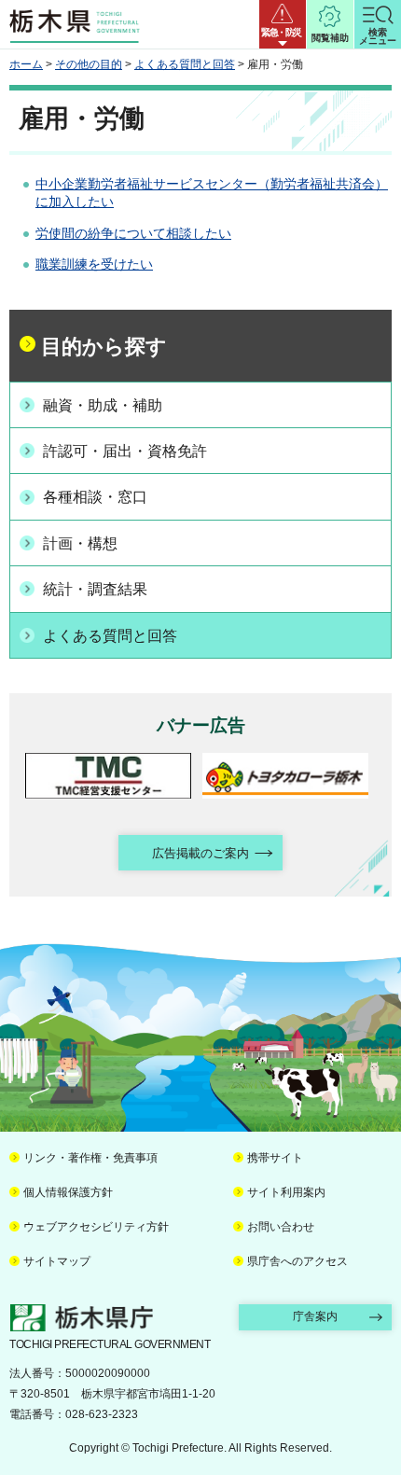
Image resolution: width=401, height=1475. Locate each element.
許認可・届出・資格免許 (125, 451)
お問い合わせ (280, 1226)
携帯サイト (275, 1157)
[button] (282, 24)
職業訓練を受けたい (94, 264)
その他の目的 (88, 64)
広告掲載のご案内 (200, 853)
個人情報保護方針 (68, 1192)
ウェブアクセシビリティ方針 (96, 1226)
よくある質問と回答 (184, 64)
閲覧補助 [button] (330, 38)
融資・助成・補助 (102, 405)
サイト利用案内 (286, 1192)
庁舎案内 (315, 1316)
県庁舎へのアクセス (297, 1261)
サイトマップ (56, 1261)
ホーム (26, 64)
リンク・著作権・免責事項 (90, 1157)
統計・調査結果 (95, 589)
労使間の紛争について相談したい (133, 233)
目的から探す (104, 346)
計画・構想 (80, 543)
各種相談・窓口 (95, 497)
